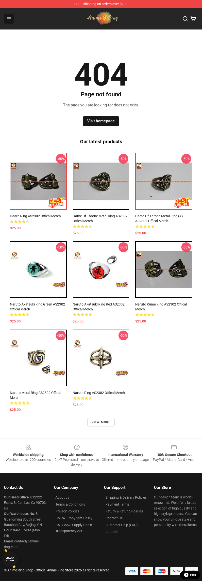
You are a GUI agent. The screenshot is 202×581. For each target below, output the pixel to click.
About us (62, 497)
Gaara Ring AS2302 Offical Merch (35, 216)
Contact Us (113, 518)
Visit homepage (101, 121)
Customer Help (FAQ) (121, 525)
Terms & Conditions (70, 504)
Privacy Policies (67, 511)
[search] (185, 19)
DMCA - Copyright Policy (73, 518)
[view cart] (193, 19)
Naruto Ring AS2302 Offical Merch (99, 393)
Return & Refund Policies (124, 511)
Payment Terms (117, 504)
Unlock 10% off (10, 559)
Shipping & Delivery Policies (126, 497)
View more (101, 422)
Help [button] (193, 575)
